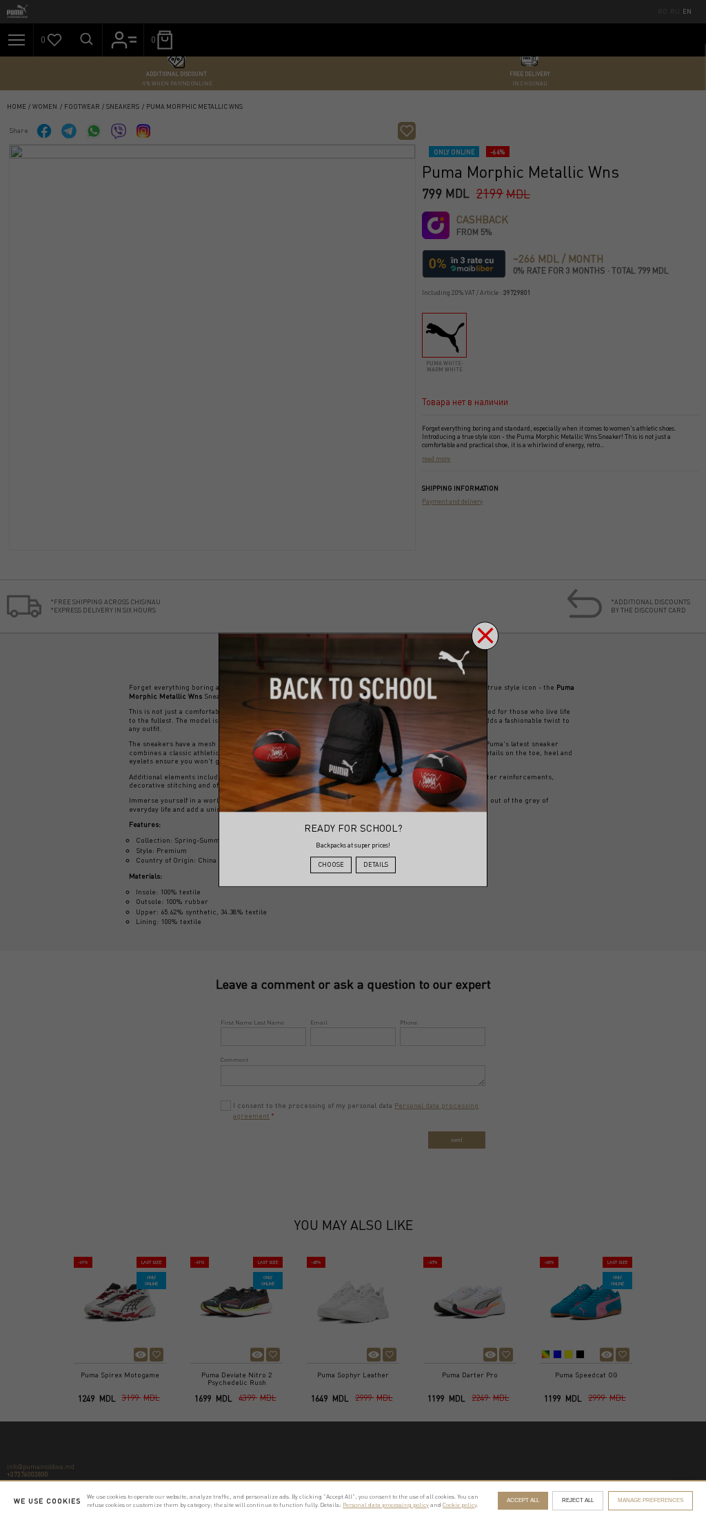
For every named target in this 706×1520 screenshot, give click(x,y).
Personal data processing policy (386, 1504)
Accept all (523, 1500)
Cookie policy (459, 1504)
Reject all (578, 1500)
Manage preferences (650, 1500)
